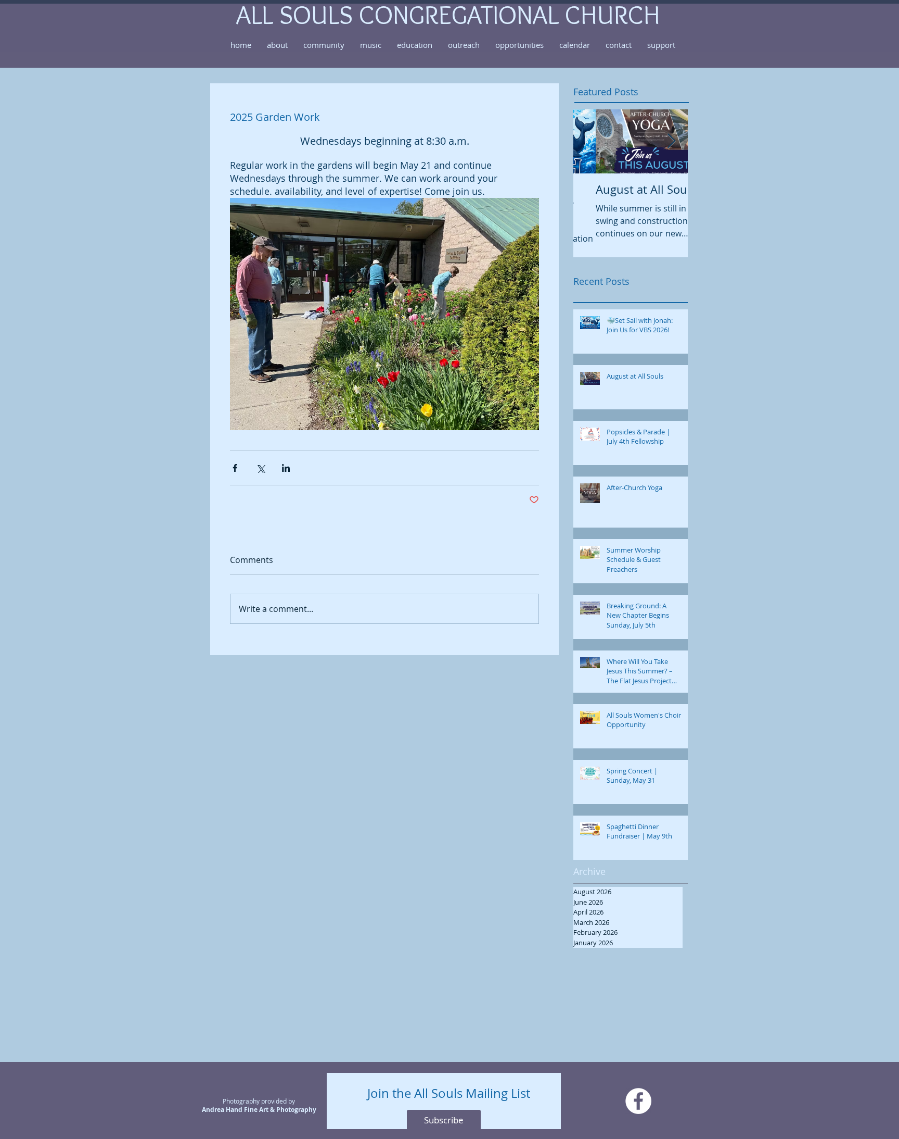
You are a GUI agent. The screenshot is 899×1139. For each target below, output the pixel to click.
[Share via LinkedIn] (286, 468)
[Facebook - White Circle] (638, 1101)
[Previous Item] (590, 141)
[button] (277, 45)
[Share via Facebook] (235, 468)
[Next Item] (671, 141)
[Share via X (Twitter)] (260, 468)
